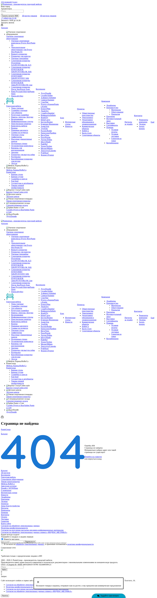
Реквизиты (5, 510)
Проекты (4, 504)
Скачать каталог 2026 (10, 16)
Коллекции (5, 475)
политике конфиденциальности (80, 544)
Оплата (4, 517)
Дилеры (4, 501)
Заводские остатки (9, 486)
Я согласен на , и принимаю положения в (49, 544)
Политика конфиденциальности (14, 528)
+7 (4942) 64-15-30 (8, 18)
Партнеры (5, 499)
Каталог (4, 470)
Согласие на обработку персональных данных (20, 526)
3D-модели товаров (48, 16)
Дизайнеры (5, 497)
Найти (4, 570)
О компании (6, 490)
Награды (4, 508)
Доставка (5, 519)
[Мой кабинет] (2, 25)
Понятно (5, 596)
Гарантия (5, 521)
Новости (4, 495)
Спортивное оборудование (12, 479)
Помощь (4, 512)
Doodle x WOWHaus (9, 488)
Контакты (5, 515)
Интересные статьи (9, 493)
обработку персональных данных (30, 544)
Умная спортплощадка (10, 482)
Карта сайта (6, 523)
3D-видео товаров (29, 16)
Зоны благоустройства (10, 506)
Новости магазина (11, 539)
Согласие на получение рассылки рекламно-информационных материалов (32, 530)
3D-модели (5, 473)
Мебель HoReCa (8, 484)
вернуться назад (95, 459)
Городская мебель (8, 477)
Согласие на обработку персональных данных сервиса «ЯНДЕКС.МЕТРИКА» (34, 532)
